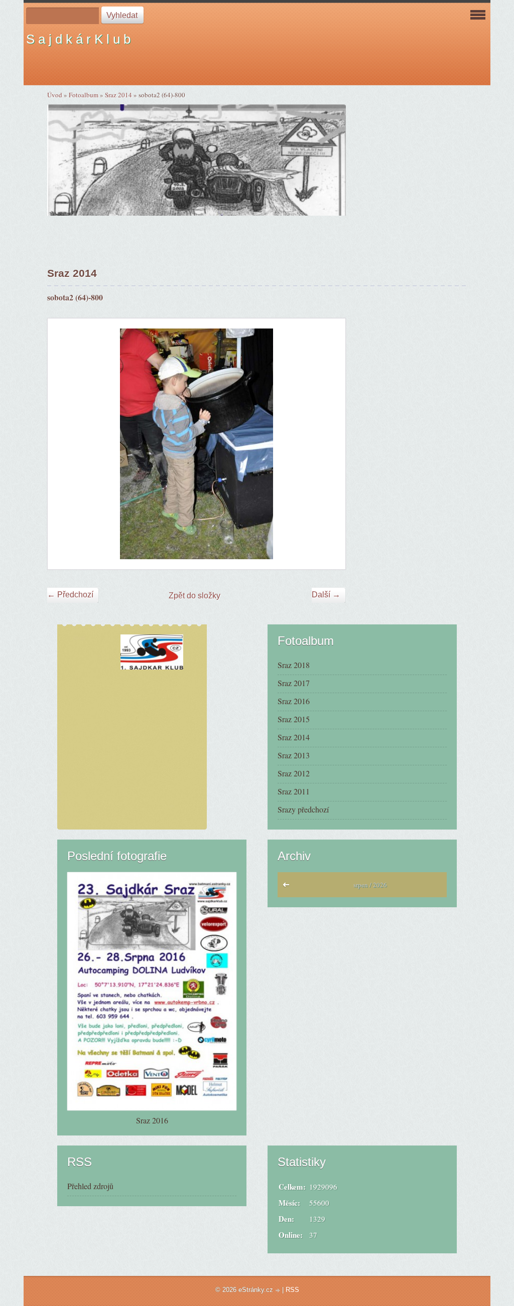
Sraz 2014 (118, 94)
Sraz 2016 (294, 701)
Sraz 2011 (294, 791)
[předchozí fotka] (64, 443)
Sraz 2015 (294, 719)
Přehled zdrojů (90, 1186)
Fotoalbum (83, 94)
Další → (326, 594)
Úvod (54, 94)
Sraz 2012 (294, 773)
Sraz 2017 (294, 683)
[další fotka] (329, 443)
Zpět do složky (194, 595)
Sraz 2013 (294, 755)
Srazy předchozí (303, 809)
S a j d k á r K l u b (78, 39)
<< (288, 887)
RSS (292, 1289)
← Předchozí (70, 594)
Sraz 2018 (294, 665)
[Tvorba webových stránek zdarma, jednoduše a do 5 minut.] (278, 1290)
